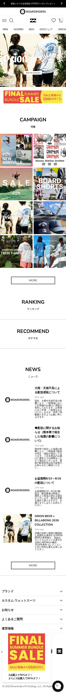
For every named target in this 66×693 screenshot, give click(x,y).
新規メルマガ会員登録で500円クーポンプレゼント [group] (33, 3)
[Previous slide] (4, 3)
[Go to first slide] (61, 3)
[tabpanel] (33, 60)
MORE (33, 280)
